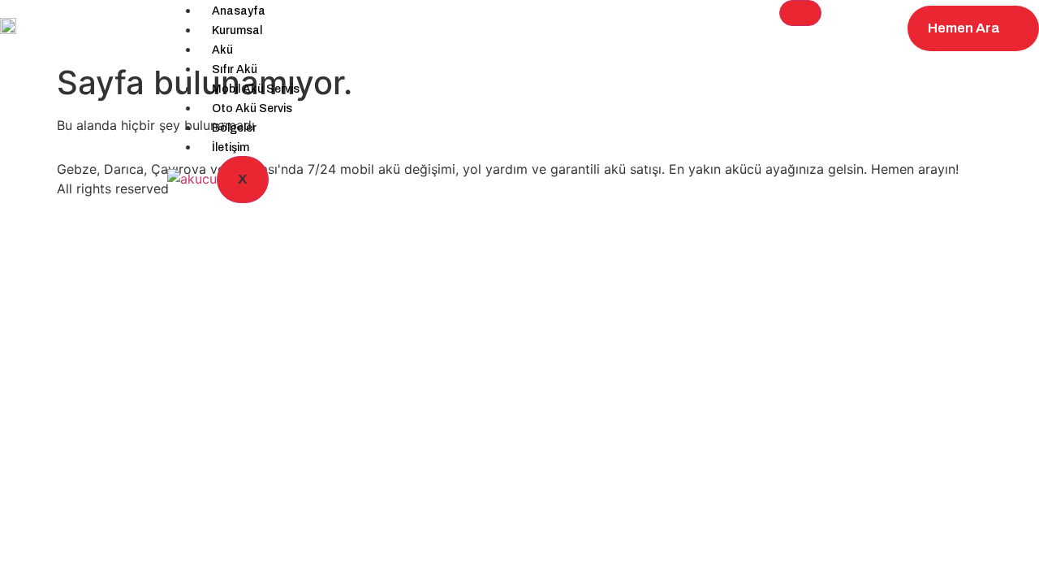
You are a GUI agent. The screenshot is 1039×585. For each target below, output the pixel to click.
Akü (222, 50)
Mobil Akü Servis (256, 89)
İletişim (230, 147)
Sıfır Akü (234, 69)
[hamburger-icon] (800, 13)
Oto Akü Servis (252, 108)
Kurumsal (237, 30)
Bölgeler (234, 128)
